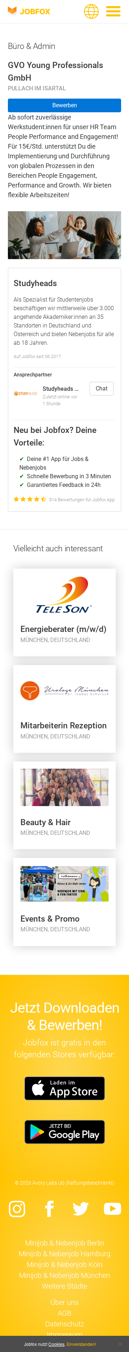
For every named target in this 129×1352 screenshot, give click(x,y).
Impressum (64, 1334)
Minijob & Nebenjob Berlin (64, 1243)
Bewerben (64, 105)
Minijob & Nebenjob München (64, 1275)
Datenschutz (64, 1324)
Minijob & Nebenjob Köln (64, 1264)
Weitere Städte (64, 1286)
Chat (102, 388)
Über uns (64, 1302)
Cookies (56, 1344)
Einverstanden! (81, 1344)
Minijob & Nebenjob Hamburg (64, 1253)
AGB (64, 1313)
